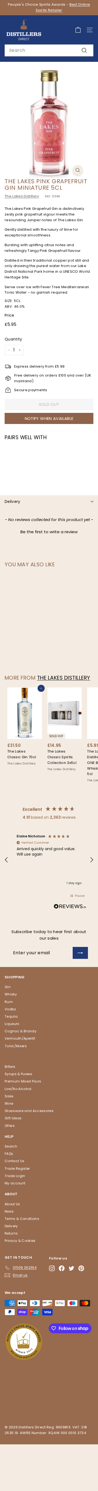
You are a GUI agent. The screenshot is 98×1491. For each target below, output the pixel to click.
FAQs (9, 1153)
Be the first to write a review (49, 532)
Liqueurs (12, 1023)
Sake (9, 1096)
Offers (10, 1125)
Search (11, 1146)
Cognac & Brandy (20, 1031)
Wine (9, 1103)
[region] (49, 860)
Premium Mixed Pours (23, 1081)
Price (9, 315)
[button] (49, 531)
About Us (12, 1204)
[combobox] (49, 50)
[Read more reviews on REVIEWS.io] (70, 907)
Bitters (10, 1066)
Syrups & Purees (18, 1074)
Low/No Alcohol (18, 1089)
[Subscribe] (80, 953)
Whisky (11, 994)
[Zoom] (78, 170)
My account (15, 1183)
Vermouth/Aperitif (20, 1038)
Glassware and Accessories (29, 1110)
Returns (11, 1233)
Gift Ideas (13, 1118)
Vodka (10, 1009)
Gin (8, 987)
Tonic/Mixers (16, 1046)
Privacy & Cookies (20, 1240)
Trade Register (17, 1168)
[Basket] (78, 30)
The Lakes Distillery (22, 196)
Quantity (13, 339)
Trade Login (15, 1176)
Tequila (11, 1016)
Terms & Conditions (22, 1218)
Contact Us (14, 1161)
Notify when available (49, 418)
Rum (9, 1002)
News (9, 1211)
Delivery (12, 501)
